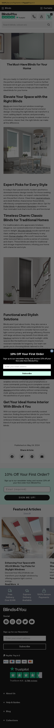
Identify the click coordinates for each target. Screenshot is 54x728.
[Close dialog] (52, 351)
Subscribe (27, 373)
